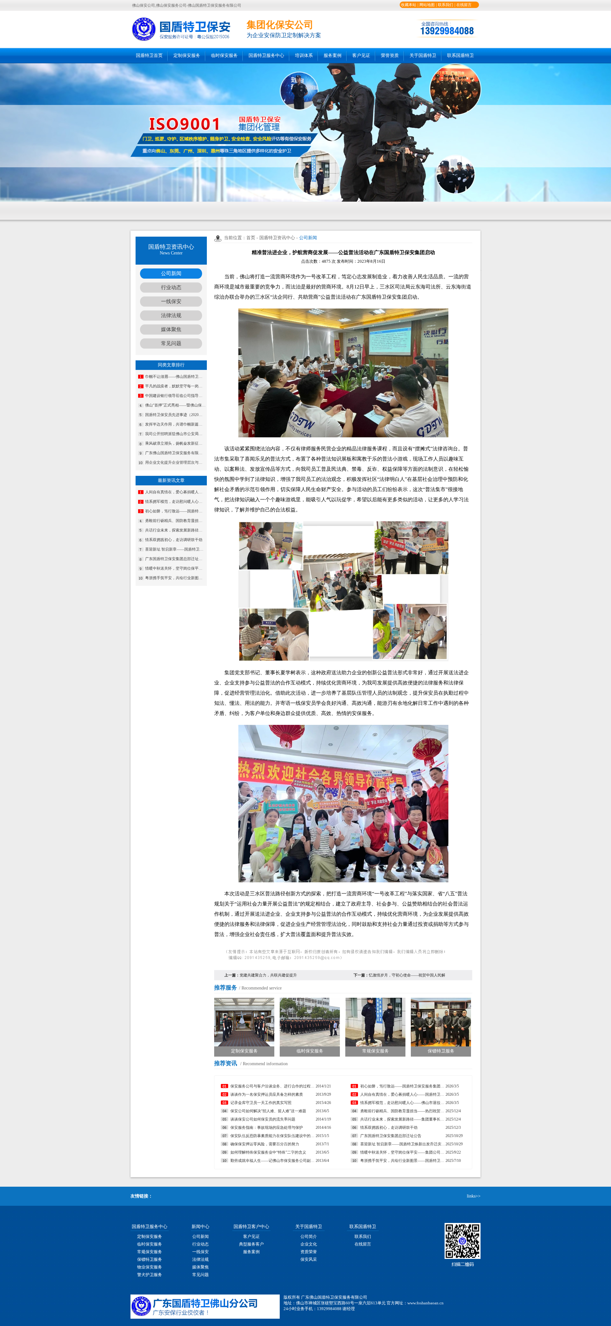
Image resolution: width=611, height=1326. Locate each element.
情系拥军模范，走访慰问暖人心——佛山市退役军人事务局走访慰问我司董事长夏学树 (175, 501)
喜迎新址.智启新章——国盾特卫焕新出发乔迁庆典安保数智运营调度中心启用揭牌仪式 (175, 549)
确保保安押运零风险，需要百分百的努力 (264, 1144)
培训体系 (304, 55)
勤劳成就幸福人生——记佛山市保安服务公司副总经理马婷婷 (273, 1160)
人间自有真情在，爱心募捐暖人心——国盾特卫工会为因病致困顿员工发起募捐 (175, 492)
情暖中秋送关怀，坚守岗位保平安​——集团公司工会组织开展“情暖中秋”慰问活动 (175, 568)
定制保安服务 (186, 55)
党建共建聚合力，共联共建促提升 (268, 975)
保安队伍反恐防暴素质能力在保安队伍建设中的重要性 (273, 1136)
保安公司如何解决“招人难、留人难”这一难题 (268, 1111)
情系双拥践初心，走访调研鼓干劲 (173, 540)
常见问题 (171, 343)
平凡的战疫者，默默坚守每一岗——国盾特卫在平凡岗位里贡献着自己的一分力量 (175, 386)
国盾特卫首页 (149, 55)
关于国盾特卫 (423, 55)
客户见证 (361, 55)
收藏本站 (408, 5)
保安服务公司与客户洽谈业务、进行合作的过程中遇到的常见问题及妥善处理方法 (273, 1086)
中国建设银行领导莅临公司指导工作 (175, 395)
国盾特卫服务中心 (266, 55)
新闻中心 (200, 1226)
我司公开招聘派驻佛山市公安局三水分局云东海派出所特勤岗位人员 (175, 434)
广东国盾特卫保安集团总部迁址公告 (175, 559)
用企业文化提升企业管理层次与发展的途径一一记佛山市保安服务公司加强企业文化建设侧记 (175, 462)
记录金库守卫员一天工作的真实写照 (260, 1102)
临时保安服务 (224, 55)
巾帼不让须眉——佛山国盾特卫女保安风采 (175, 376)
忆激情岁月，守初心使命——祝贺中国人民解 (407, 975)
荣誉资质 (390, 55)
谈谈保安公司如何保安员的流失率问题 (262, 1119)
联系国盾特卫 (460, 55)
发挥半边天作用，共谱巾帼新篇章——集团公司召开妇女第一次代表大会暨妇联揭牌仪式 (175, 424)
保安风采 (308, 1259)
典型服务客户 (251, 1244)
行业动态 (171, 287)
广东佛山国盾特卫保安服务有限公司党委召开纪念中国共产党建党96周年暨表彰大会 (175, 453)
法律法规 (171, 315)
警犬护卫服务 (149, 1274)
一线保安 (171, 301)
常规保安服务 (149, 1251)
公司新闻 (171, 273)
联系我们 (445, 5)
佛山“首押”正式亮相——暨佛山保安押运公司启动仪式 (175, 405)
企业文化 (308, 1244)
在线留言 (464, 5)
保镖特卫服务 (149, 1259)
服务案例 (332, 55)
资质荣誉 (308, 1251)
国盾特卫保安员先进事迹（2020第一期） (175, 415)
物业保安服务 (149, 1267)
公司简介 (308, 1236)
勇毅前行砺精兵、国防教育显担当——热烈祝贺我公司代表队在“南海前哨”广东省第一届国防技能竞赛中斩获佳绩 (175, 520)
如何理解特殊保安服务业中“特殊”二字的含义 (268, 1152)
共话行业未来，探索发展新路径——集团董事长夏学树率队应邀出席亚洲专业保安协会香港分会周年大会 (175, 530)
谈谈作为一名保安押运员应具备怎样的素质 (266, 1094)
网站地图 (427, 5)
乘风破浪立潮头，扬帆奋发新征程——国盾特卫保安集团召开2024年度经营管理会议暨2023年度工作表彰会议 (175, 443)
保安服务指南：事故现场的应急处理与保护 (266, 1127)
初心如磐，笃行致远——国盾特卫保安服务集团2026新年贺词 (175, 511)
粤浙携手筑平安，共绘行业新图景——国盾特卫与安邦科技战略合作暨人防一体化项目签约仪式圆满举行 (175, 578)
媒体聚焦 (171, 329)
